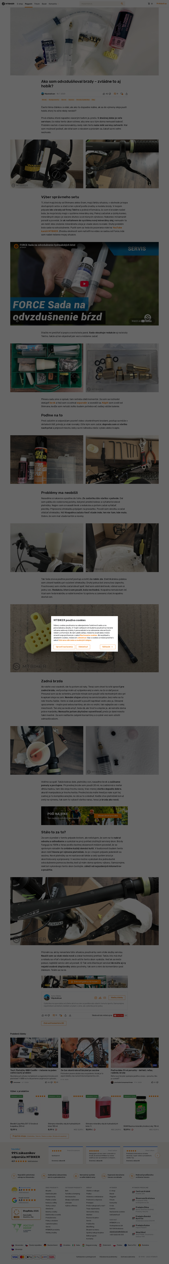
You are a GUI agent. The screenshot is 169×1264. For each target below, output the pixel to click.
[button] (81, 638)
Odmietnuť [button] (83, 647)
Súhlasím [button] (107, 647)
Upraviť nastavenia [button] (64, 647)
